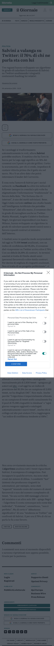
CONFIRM (16, 364)
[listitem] (27, 317)
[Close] (49, 273)
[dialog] (27, 323)
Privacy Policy (41, 373)
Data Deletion (12, 373)
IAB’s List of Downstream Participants (30, 310)
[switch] (44, 323)
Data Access (27, 373)
